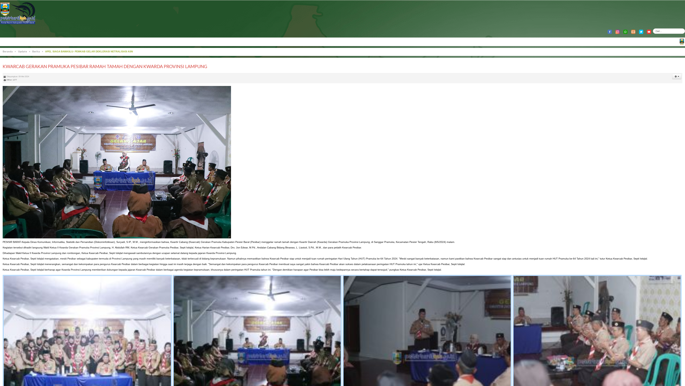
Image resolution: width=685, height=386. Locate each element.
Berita (36, 51)
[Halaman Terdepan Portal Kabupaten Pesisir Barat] (682, 41)
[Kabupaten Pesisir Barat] (18, 13)
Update (22, 51)
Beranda (8, 51)
